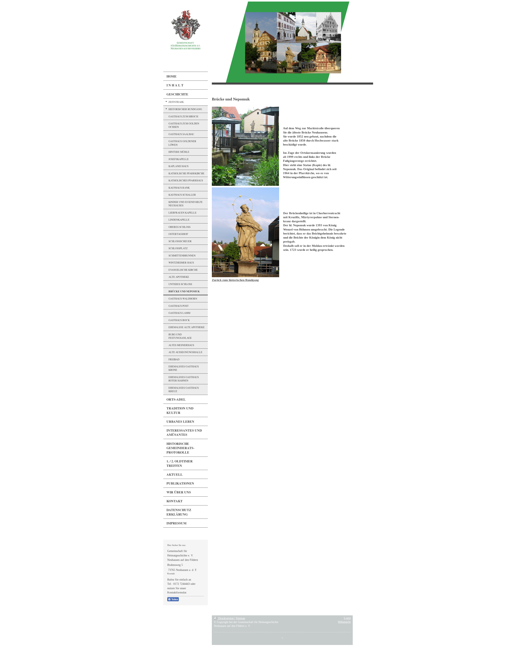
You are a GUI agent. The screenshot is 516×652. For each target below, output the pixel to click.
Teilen (174, 599)
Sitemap (240, 618)
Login (347, 618)
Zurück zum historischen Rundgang (235, 280)
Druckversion (225, 618)
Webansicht (344, 621)
